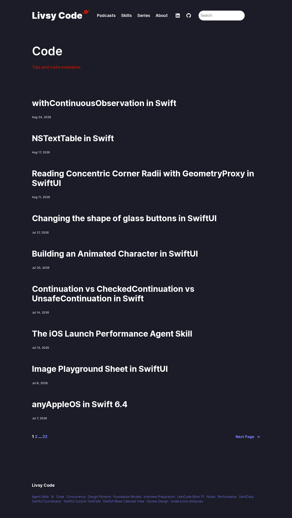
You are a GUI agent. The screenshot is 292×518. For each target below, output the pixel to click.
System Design (157, 501)
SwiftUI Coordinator (46, 501)
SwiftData (246, 497)
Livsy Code (57, 15)
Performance (227, 497)
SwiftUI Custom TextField (82, 501)
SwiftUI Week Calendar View (123, 501)
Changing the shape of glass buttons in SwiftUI (124, 218)
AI (52, 497)
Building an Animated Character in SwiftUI (115, 253)
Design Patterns (99, 497)
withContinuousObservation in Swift (104, 103)
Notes (210, 497)
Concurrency (76, 497)
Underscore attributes (187, 501)
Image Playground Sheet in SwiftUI (100, 369)
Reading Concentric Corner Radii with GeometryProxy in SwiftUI (143, 178)
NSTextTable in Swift (73, 138)
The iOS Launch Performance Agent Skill (112, 333)
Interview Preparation (159, 497)
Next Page (248, 436)
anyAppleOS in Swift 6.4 (80, 404)
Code (60, 497)
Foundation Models (127, 497)
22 (44, 436)
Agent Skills (40, 497)
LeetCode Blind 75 (190, 497)
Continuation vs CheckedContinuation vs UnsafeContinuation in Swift (113, 293)
